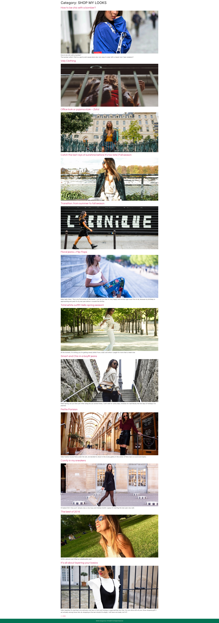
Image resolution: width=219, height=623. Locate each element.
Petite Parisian (69, 409)
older (63, 616)
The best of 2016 (70, 511)
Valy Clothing (68, 60)
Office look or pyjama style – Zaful (80, 109)
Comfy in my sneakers (73, 460)
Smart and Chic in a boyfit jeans (79, 356)
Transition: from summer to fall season (82, 203)
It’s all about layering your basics (79, 562)
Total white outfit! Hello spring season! (82, 305)
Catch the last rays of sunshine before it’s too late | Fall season (96, 155)
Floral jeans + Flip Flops (74, 252)
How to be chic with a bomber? (78, 7)
